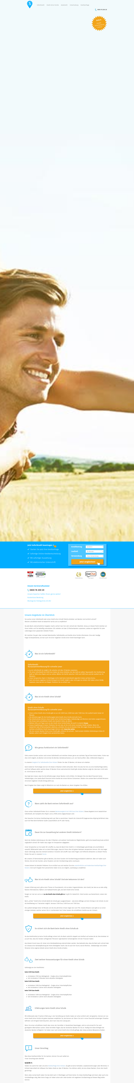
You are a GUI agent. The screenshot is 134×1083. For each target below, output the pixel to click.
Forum (86, 723)
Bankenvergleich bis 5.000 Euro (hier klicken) (70, 811)
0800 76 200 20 (102, 9)
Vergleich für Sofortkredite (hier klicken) (44, 762)
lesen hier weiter (69, 729)
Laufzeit (74, 551)
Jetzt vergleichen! (87, 562)
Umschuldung (74, 5)
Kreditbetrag (76, 547)
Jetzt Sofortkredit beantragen (40, 545)
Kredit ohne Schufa (53, 5)
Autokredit (64, 5)
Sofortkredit (40, 5)
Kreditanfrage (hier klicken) (56, 1066)
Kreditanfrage (85, 5)
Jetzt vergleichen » (67, 791)
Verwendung (76, 556)
